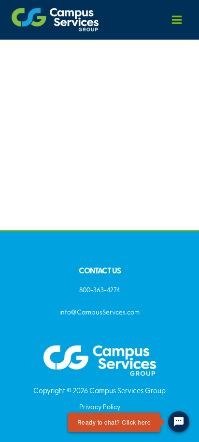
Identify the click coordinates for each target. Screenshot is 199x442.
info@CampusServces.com (99, 311)
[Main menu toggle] (177, 19)
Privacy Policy (99, 406)
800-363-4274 (99, 289)
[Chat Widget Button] (178, 421)
